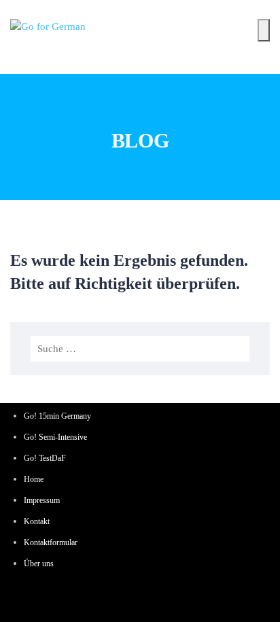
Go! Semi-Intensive (55, 437)
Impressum (42, 500)
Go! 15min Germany (57, 416)
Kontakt (37, 521)
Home (33, 479)
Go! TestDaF (45, 458)
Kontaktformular (50, 542)
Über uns (39, 563)
